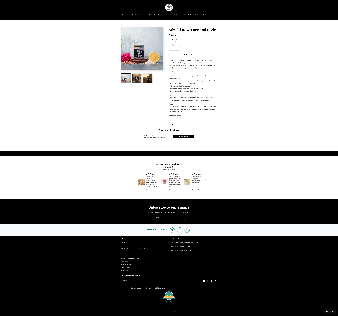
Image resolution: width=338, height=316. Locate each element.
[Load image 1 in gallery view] (126, 78)
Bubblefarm (166, 311)
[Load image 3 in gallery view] (148, 78)
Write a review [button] (183, 136)
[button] (122, 7)
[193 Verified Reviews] (169, 303)
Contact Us (124, 261)
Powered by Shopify (174, 311)
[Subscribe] (183, 218)
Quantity (171, 45)
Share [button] (172, 124)
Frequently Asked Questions (130, 258)
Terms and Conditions (128, 252)
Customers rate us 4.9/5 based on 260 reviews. (148, 288)
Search (123, 242)
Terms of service (126, 264)
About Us (124, 246)
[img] (169, 167)
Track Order (124, 270)
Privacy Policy (125, 255)
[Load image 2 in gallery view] (137, 78)
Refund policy (125, 267)
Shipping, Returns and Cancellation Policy (134, 249)
